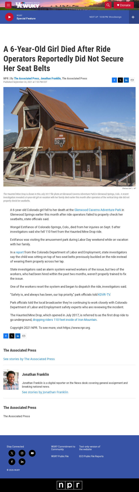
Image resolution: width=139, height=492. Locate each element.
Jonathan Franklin (51, 78)
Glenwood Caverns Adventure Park (97, 210)
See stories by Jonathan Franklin (45, 392)
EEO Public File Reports (91, 456)
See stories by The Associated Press (29, 359)
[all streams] (134, 17)
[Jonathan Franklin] (11, 379)
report (20, 252)
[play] (9, 17)
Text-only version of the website (89, 448)
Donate (125, 5)
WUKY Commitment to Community (63, 448)
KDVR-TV (104, 294)
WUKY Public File (60, 456)
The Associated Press (26, 78)
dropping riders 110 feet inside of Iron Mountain (65, 319)
